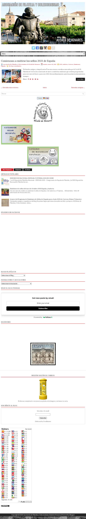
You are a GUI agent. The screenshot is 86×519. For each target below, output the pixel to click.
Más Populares (7, 169)
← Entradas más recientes (9, 87)
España (3, 66)
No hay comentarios (15, 66)
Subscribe (43, 308)
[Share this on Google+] (32, 79)
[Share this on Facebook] (28, 79)
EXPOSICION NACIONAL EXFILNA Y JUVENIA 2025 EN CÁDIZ (32, 178)
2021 (60, 64)
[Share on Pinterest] (35, 79)
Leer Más (80, 79)
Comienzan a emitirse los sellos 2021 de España (28, 61)
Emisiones (77, 64)
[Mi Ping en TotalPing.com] (5, 506)
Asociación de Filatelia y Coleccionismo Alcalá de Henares (42, 515)
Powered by (38, 317)
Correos (70, 64)
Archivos (27, 169)
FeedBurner (47, 421)
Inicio (45, 87)
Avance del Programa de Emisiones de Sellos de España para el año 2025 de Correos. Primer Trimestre (46, 199)
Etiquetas (18, 169)
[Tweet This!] (30, 79)
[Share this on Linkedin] (37, 79)
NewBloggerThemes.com (54, 517)
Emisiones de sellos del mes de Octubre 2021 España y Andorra (32, 189)
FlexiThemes (34, 517)
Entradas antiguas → (78, 87)
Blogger (72, 515)
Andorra (65, 64)
